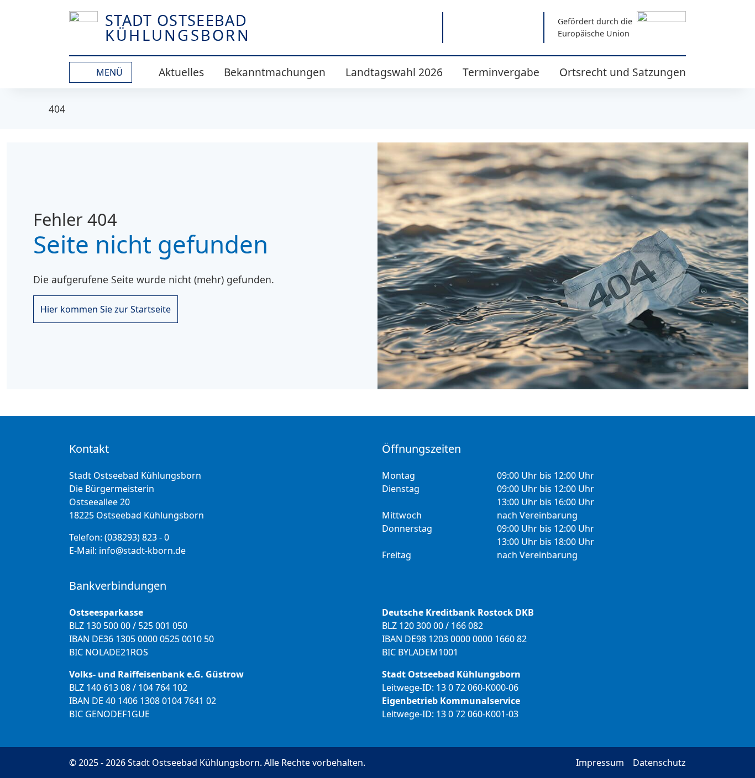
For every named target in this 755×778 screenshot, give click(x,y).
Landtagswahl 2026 (394, 72)
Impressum (600, 762)
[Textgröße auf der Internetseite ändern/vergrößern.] (418, 27)
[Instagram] (463, 27)
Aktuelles (181, 72)
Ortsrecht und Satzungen (622, 72)
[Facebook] (493, 27)
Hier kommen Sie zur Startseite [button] (105, 309)
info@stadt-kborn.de (142, 550)
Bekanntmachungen (275, 72)
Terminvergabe (501, 72)
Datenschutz (659, 762)
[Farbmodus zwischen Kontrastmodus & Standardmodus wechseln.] (379, 27)
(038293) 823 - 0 (136, 537)
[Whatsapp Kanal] (523, 27)
